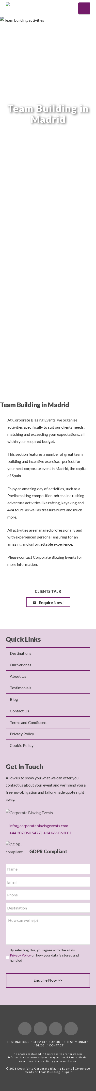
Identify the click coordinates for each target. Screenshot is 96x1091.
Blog (14, 699)
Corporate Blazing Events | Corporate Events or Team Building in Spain (57, 1070)
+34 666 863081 (57, 832)
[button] (84, 8)
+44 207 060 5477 (25, 832)
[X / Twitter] (40, 1028)
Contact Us (19, 710)
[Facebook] (25, 1028)
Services (40, 1041)
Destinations (20, 653)
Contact (56, 1045)
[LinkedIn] (55, 1028)
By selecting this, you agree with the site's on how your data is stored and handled (44, 955)
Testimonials (20, 687)
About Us (18, 676)
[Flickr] (71, 1028)
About (56, 1041)
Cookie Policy (21, 745)
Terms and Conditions (28, 722)
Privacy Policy (22, 733)
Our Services (20, 664)
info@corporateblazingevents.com (38, 825)
